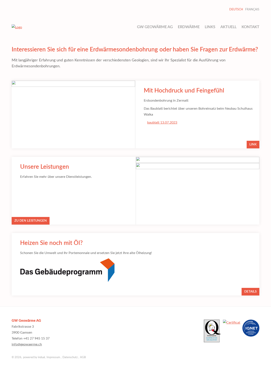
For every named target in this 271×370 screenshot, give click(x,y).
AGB (83, 357)
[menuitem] (154, 27)
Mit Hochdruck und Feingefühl (184, 91)
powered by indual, (34, 357)
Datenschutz (70, 357)
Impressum (54, 357)
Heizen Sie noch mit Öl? (51, 243)
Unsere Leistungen (44, 167)
